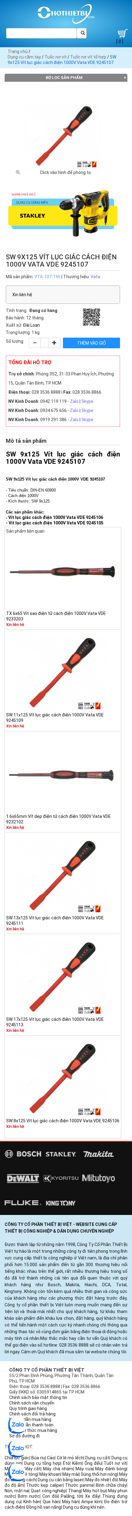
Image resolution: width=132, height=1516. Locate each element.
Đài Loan (31, 325)
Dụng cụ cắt (97, 1457)
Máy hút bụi (94, 1490)
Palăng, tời (72, 1496)
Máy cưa (84, 1468)
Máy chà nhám (58, 1468)
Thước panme (79, 1485)
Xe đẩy (92, 1496)
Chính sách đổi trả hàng (32, 1413)
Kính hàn (32, 1501)
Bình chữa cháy (111, 1485)
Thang (74, 1490)
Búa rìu (38, 1457)
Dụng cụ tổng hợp (42, 1463)
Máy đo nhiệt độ (101, 1479)
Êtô (66, 1463)
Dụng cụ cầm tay (24, 57)
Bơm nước (29, 1496)
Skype (87, 401)
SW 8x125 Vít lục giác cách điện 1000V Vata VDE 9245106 (62, 1120)
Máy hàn (70, 1501)
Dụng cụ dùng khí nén (83, 1507)
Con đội (50, 1496)
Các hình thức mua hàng (33, 1430)
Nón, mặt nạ (17, 1490)
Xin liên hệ (22, 294)
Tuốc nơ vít (56, 57)
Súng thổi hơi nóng (99, 1474)
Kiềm (77, 1463)
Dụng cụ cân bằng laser (60, 1479)
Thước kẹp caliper (44, 1485)
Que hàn (51, 1501)
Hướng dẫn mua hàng (30, 1419)
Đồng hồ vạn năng (43, 1507)
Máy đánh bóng (110, 1468)
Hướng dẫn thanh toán (31, 1424)
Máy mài (70, 1474)
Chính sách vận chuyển (31, 1403)
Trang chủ (18, 51)
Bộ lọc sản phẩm (64, 77)
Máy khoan (49, 1474)
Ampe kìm (91, 1501)
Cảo (51, 1457)
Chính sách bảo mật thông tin (38, 1397)
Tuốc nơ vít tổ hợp (88, 57)
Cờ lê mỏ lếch (70, 1457)
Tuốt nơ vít (115, 1463)
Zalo (74, 401)
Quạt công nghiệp (48, 1490)
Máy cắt (32, 1468)
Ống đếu (93, 1463)
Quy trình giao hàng (28, 1408)
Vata (95, 276)
